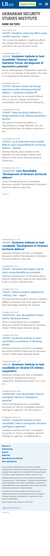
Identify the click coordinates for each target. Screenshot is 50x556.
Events (5, 452)
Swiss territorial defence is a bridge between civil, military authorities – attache (24, 116)
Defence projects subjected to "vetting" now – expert (23, 293)
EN (40, 4)
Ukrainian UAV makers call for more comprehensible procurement (23, 270)
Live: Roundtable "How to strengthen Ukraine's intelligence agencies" (23, 397)
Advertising (7, 449)
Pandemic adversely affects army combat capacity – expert (24, 34)
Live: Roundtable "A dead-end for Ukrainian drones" (23, 316)
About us (6, 445)
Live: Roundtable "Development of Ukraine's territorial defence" (24, 174)
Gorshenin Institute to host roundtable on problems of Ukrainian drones (22, 341)
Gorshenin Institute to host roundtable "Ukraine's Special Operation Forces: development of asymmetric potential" (23, 61)
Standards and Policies (12, 458)
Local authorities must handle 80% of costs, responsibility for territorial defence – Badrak (23, 145)
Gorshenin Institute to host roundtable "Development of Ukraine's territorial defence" (25, 246)
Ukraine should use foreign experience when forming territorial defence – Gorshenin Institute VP (21, 89)
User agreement (9, 461)
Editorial (6, 455)
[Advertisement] (26, 214)
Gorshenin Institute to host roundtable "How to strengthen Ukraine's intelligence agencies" (24, 423)
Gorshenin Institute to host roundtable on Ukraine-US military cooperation (23, 367)
